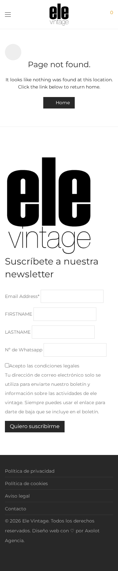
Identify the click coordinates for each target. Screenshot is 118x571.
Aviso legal (17, 496)
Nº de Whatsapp (23, 350)
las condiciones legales (53, 366)
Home (62, 103)
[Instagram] (7, 556)
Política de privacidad (29, 471)
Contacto (15, 509)
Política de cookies (26, 483)
